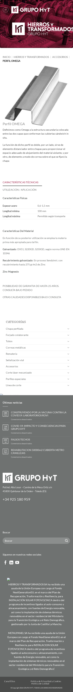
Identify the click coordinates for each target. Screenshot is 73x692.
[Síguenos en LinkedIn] (11, 563)
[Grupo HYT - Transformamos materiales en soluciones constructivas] (30, 9)
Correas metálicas (16, 347)
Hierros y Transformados (31, 56)
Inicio (6, 56)
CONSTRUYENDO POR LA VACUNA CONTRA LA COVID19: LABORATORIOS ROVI (38, 414)
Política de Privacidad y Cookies (46, 681)
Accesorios (60, 56)
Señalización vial (15, 360)
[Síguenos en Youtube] (17, 563)
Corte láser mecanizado (19, 372)
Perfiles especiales (16, 378)
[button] (5, 9)
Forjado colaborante (17, 334)
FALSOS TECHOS (20, 439)
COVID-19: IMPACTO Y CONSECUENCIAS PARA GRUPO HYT (38, 427)
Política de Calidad (40, 683)
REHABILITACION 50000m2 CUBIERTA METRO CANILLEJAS (37, 451)
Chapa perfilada (14, 328)
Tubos (9, 341)
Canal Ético (9, 681)
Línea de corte (13, 385)
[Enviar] (66, 541)
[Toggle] (68, 329)
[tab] (22, 182)
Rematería (11, 353)
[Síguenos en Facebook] (5, 563)
